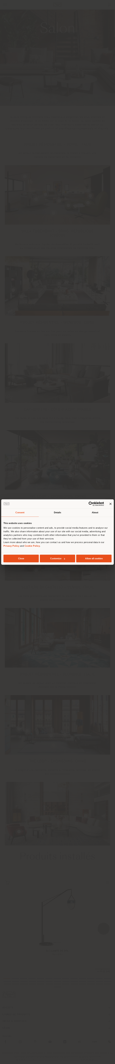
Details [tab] (57, 512)
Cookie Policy (32, 546)
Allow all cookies (94, 558)
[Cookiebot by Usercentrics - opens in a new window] (91, 504)
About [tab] (95, 512)
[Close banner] (110, 504)
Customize (55, 558)
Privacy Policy (11, 546)
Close (21, 558)
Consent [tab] (19, 512)
